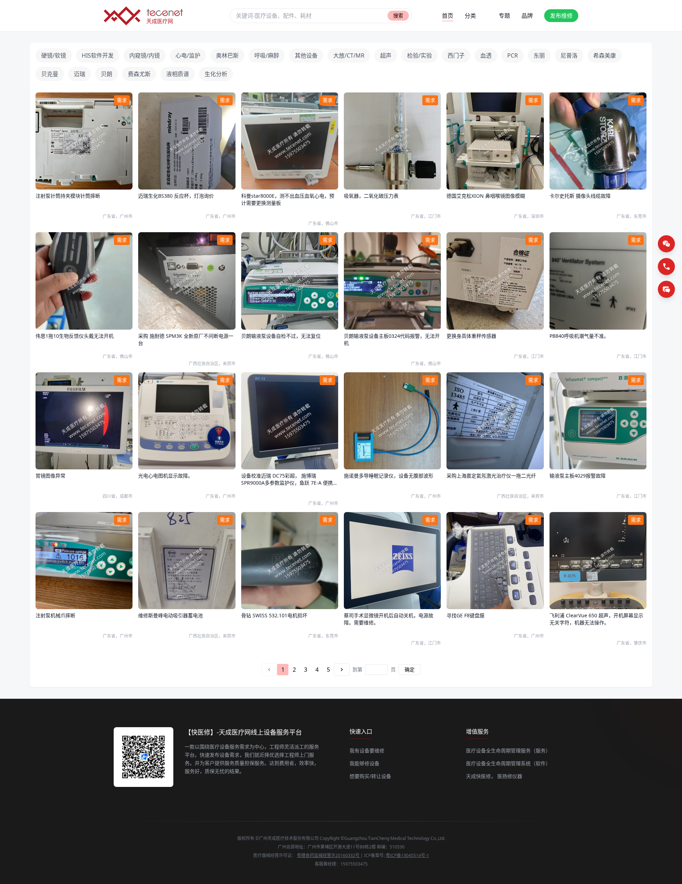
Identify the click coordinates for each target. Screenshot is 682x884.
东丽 (539, 55)
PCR (512, 55)
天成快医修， (481, 776)
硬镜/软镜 (53, 55)
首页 (447, 16)
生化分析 (216, 74)
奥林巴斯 (227, 55)
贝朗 (106, 74)
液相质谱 (177, 74)
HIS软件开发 (98, 55)
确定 (410, 669)
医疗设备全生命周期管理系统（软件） (508, 763)
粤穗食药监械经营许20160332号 (329, 855)
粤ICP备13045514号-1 (407, 855)
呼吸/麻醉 (266, 55)
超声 (385, 55)
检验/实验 (419, 55)
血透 (486, 55)
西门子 (456, 55)
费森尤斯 (139, 74)
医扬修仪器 (509, 776)
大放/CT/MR (348, 55)
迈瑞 (79, 74)
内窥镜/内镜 (144, 55)
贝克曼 (49, 74)
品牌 (527, 16)
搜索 (398, 15)
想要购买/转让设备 (370, 776)
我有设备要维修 (367, 750)
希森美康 (604, 55)
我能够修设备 (364, 763)
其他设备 (306, 55)
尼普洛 (569, 55)
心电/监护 (187, 55)
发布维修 (561, 16)
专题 (504, 16)
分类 (470, 16)
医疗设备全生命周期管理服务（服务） (508, 750)
